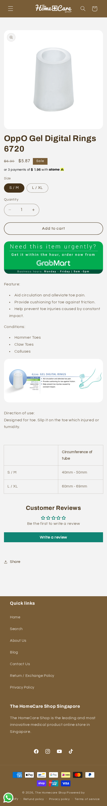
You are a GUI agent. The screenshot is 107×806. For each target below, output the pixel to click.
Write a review (53, 537)
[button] (10, 8)
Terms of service (87, 799)
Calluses (22, 351)
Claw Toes (24, 344)
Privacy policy (59, 799)
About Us (18, 641)
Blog (14, 652)
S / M (14, 188)
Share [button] (15, 562)
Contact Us (20, 664)
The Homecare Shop (50, 792)
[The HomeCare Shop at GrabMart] (53, 273)
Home (15, 617)
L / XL (37, 188)
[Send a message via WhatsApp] (8, 798)
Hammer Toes (27, 337)
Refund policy (33, 799)
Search (16, 629)
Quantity (11, 199)
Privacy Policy (22, 687)
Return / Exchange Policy (32, 676)
